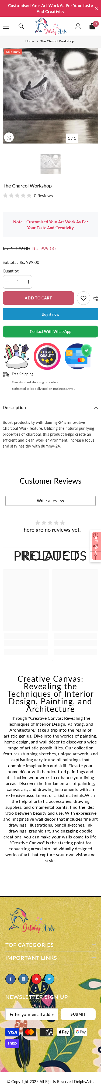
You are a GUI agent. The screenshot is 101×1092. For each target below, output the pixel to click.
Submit (78, 1014)
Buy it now (50, 314)
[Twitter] (49, 979)
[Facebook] (10, 979)
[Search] (21, 26)
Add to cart (38, 298)
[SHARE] (94, 298)
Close (96, 8)
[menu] (6, 26)
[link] (26, 643)
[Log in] (78, 26)
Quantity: (11, 271)
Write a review (50, 501)
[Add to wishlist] (83, 298)
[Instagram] (23, 979)
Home (29, 41)
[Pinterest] (36, 979)
